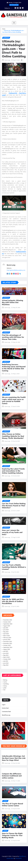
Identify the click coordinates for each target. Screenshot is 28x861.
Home (3, 29)
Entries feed (5, 708)
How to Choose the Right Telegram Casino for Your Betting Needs (12, 835)
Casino (5, 682)
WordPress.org (6, 715)
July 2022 (5, 661)
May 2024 (5, 632)
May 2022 (5, 665)
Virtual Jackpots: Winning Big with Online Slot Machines (12, 302)
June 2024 (6, 630)
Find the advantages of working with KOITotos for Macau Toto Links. (13, 337)
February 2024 (7, 637)
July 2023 (5, 651)
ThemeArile (18, 858)
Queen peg (7, 60)
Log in (3, 704)
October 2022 (7, 659)
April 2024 (6, 633)
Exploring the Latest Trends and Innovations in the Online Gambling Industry (13, 471)
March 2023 (6, 657)
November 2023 (7, 643)
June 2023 (6, 653)
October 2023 (7, 645)
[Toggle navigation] (14, 22)
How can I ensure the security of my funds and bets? (12, 532)
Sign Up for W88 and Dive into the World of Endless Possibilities (13, 601)
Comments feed (6, 711)
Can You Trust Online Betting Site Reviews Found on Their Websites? (14, 505)
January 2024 (6, 639)
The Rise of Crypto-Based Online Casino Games (12, 805)
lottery (5, 686)
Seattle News (10, 858)
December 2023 (7, 641)
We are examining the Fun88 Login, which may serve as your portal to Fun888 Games (14, 400)
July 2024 (5, 628)
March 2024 (6, 635)
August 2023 (6, 649)
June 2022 (6, 663)
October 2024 (7, 622)
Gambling (6, 684)
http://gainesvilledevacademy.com (16, 270)
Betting (5, 680)
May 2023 (5, 655)
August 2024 (6, 626)
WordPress (22, 856)
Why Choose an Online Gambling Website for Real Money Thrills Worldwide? (13, 436)
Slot (4, 690)
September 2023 (7, 647)
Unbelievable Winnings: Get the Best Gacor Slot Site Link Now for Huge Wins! (13, 758)
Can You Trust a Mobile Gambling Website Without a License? (14, 567)
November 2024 (7, 620)
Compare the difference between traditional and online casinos (12, 776)
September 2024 (7, 624)
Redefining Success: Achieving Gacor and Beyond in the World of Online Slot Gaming (14, 367)
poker (4, 688)
